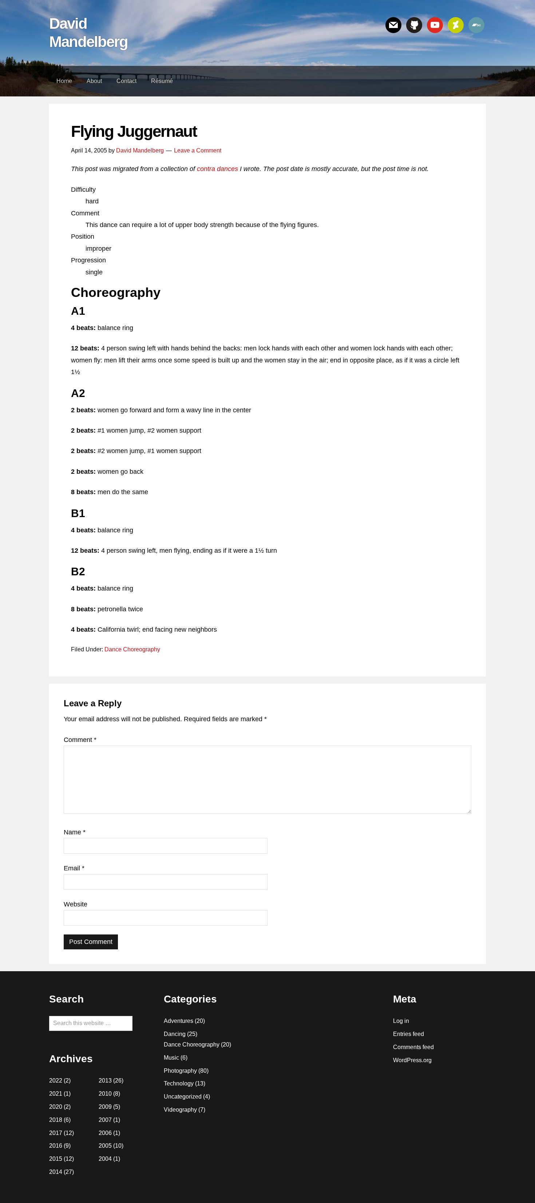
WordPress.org (412, 1060)
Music (171, 1058)
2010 (105, 1094)
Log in (401, 1021)
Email (74, 868)
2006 (105, 1133)
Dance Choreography (132, 649)
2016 (55, 1146)
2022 (55, 1080)
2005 (105, 1146)
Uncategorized (183, 1096)
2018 (55, 1120)
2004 (105, 1159)
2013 (105, 1080)
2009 (105, 1107)
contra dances (217, 168)
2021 (55, 1094)
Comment (80, 739)
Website (75, 904)
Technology (179, 1083)
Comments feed (413, 1047)
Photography (180, 1071)
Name (75, 832)
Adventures (178, 1021)
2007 (105, 1120)
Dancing (175, 1034)
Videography (180, 1110)
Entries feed (408, 1034)
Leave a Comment (197, 150)
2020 (55, 1107)
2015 (55, 1159)
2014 (55, 1172)
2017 (55, 1133)
